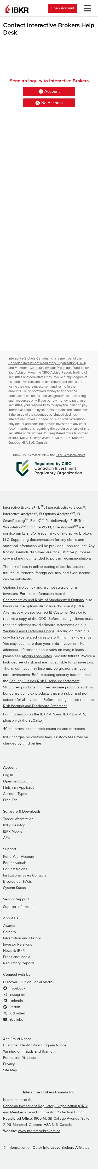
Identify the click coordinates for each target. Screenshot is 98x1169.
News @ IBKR (14, 951)
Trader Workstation (18, 819)
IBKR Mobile (12, 831)
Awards (9, 926)
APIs (6, 838)
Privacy (9, 1064)
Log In (8, 775)
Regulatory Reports (18, 963)
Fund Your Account (18, 857)
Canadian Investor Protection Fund (55, 368)
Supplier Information (19, 907)
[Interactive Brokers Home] (17, 8)
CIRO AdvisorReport (70, 455)
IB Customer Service (65, 612)
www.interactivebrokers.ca (39, 1131)
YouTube (15, 1020)
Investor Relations (17, 944)
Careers (9, 932)
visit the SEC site (28, 721)
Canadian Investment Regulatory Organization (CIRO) (47, 363)
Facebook (16, 988)
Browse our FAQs (17, 882)
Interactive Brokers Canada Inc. (49, 1092)
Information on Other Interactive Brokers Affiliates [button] (48, 1147)
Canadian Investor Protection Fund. (55, 1112)
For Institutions (15, 869)
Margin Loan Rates (37, 656)
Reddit (14, 1007)
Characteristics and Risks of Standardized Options (43, 600)
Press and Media (16, 957)
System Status (14, 888)
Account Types (15, 794)
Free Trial (10, 800)
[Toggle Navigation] (86, 8)
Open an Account (17, 781)
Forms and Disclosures (22, 1058)
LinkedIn (15, 1001)
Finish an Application (20, 788)
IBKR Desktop (14, 825)
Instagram (16, 995)
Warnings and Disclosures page (28, 631)
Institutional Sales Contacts (24, 875)
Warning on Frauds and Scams (27, 1052)
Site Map (10, 1070)
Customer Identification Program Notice (34, 1045)
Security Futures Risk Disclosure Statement (44, 681)
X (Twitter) (16, 1013)
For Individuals (15, 863)
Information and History (22, 938)
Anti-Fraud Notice (17, 1039)
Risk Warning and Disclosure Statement (35, 706)
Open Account (62, 8)
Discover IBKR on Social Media (28, 982)
